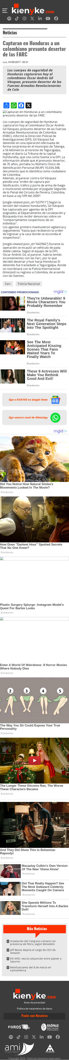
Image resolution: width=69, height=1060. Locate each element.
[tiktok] (17, 19)
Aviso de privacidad (34, 1002)
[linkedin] (40, 19)
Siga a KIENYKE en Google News (28, 400)
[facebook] (56, 19)
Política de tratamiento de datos (34, 1008)
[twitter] (32, 19)
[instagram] (24, 19)
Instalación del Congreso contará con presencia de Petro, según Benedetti (33, 942)
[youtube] (48, 19)
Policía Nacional (29, 284)
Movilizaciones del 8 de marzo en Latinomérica (30, 969)
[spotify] (9, 19)
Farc (8, 284)
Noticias (10, 33)
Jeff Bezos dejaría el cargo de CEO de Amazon (33, 951)
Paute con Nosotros (34, 1016)
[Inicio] (33, 10)
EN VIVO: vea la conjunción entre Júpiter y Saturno (35, 960)
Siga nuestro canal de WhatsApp (28, 417)
